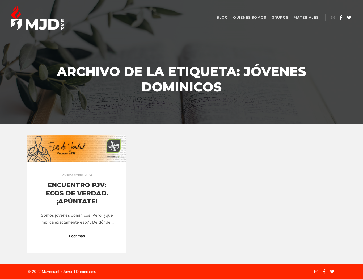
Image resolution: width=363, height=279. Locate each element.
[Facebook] (340, 17)
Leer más (77, 236)
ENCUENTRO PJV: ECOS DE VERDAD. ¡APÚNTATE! (77, 193)
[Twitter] (348, 17)
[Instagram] (333, 17)
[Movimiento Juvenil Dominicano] (37, 17)
